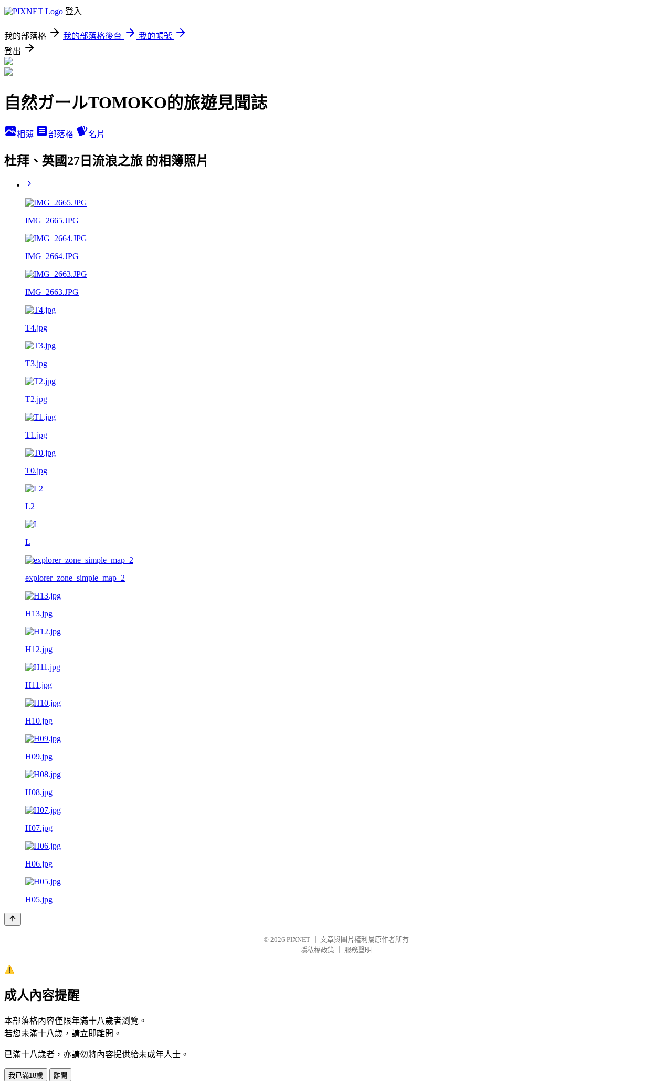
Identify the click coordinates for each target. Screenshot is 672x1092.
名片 (96, 134)
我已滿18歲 (25, 1075)
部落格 (62, 134)
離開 (60, 1075)
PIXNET (298, 939)
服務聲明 (358, 950)
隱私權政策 (317, 950)
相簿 (26, 134)
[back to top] (12, 919)
